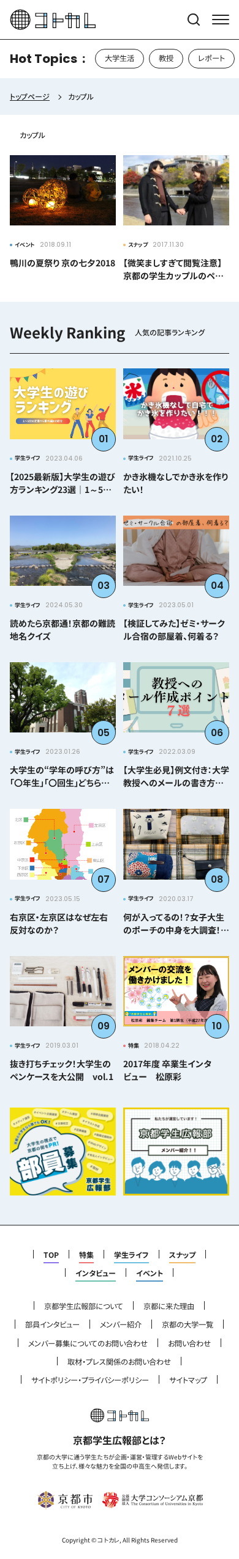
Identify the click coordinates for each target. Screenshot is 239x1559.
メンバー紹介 (121, 1324)
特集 (86, 1254)
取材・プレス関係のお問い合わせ (119, 1361)
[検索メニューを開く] (193, 19)
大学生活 (119, 58)
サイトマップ (188, 1380)
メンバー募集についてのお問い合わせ (88, 1343)
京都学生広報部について (83, 1306)
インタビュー (95, 1273)
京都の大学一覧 (187, 1324)
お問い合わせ (189, 1343)
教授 (166, 58)
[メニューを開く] (220, 19)
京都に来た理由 (168, 1306)
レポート (211, 58)
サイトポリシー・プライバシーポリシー (90, 1380)
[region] (119, 58)
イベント (149, 1273)
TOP (51, 1254)
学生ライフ (131, 1254)
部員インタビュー (52, 1324)
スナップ (182, 1254)
